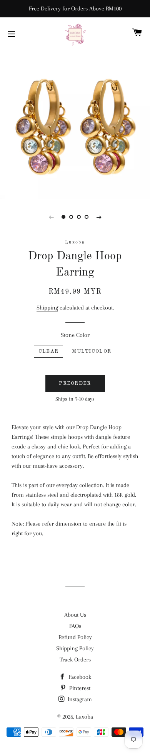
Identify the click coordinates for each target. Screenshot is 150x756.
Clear (48, 351)
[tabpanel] (75, 123)
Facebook (79, 676)
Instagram (79, 699)
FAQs (75, 625)
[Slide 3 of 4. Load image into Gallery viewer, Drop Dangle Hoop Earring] (79, 217)
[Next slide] (98, 216)
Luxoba (84, 716)
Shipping (47, 307)
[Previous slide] (51, 216)
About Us (75, 614)
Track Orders (75, 659)
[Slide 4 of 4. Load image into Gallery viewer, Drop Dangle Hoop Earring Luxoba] (86, 217)
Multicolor (91, 351)
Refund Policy (75, 637)
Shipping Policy (75, 648)
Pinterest (79, 688)
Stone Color (75, 334)
